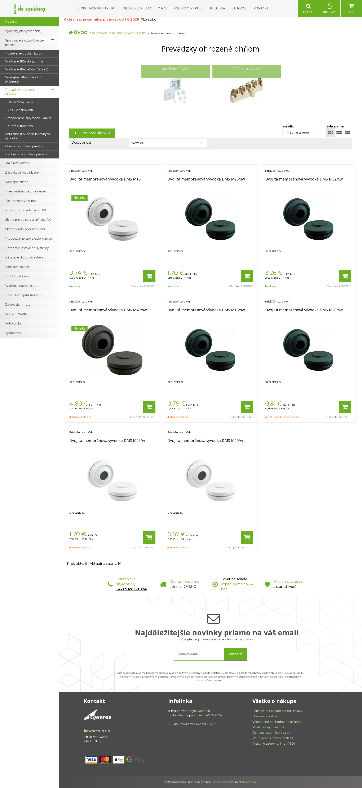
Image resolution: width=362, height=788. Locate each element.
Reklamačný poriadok (268, 727)
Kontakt (261, 8)
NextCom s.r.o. (247, 781)
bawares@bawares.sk (194, 711)
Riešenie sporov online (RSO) (273, 743)
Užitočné (239, 8)
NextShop (194, 781)
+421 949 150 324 (131, 589)
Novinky (11, 21)
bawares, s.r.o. (97, 730)
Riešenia (217, 8)
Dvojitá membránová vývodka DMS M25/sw (206, 179)
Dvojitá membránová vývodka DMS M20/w (205, 440)
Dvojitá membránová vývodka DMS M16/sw (206, 309)
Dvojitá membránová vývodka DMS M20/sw (304, 309)
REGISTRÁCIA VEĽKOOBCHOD (191, 724)
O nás (163, 8)
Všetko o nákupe (189, 8)
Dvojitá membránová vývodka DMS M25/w (107, 440)
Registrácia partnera (95, 8)
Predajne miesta (136, 8)
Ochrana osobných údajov (271, 733)
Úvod (81, 32)
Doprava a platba (264, 716)
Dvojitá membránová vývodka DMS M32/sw (304, 179)
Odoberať (235, 654)
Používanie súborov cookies (272, 738)
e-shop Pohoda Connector (218, 781)
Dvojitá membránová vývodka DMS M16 (105, 179)
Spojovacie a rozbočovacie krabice (119, 33)
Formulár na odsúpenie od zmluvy (277, 711)
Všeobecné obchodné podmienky (277, 722)
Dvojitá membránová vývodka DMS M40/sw (108, 309)
